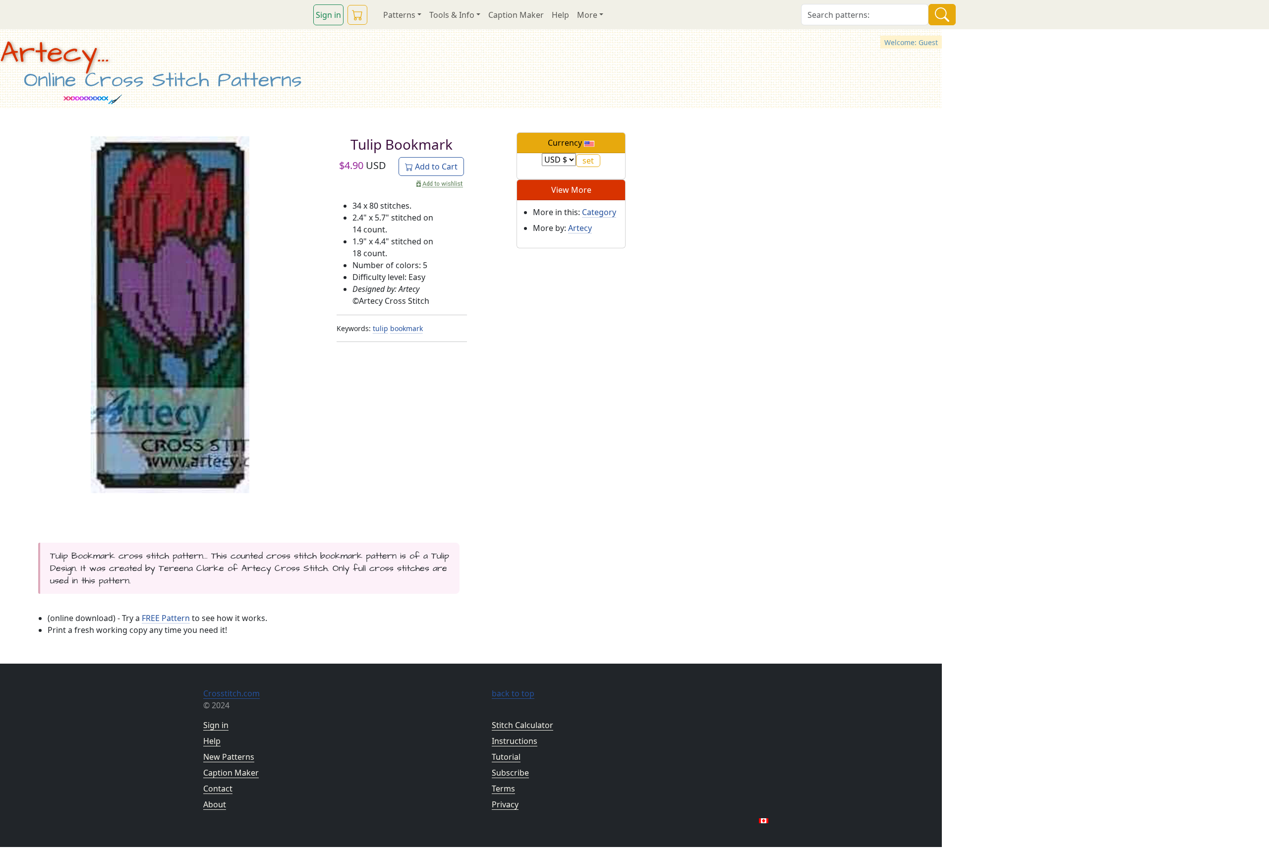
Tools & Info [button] (451, 14)
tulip (380, 328)
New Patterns (228, 756)
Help (560, 14)
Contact (217, 788)
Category (599, 212)
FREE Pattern (166, 618)
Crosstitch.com (231, 693)
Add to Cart (435, 166)
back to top (513, 693)
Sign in (328, 14)
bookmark (406, 328)
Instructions (514, 741)
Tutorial (506, 756)
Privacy (505, 804)
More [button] (587, 14)
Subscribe (510, 772)
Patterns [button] (399, 14)
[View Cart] (357, 15)
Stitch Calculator (522, 725)
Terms (503, 788)
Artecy (580, 228)
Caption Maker (516, 14)
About (214, 804)
